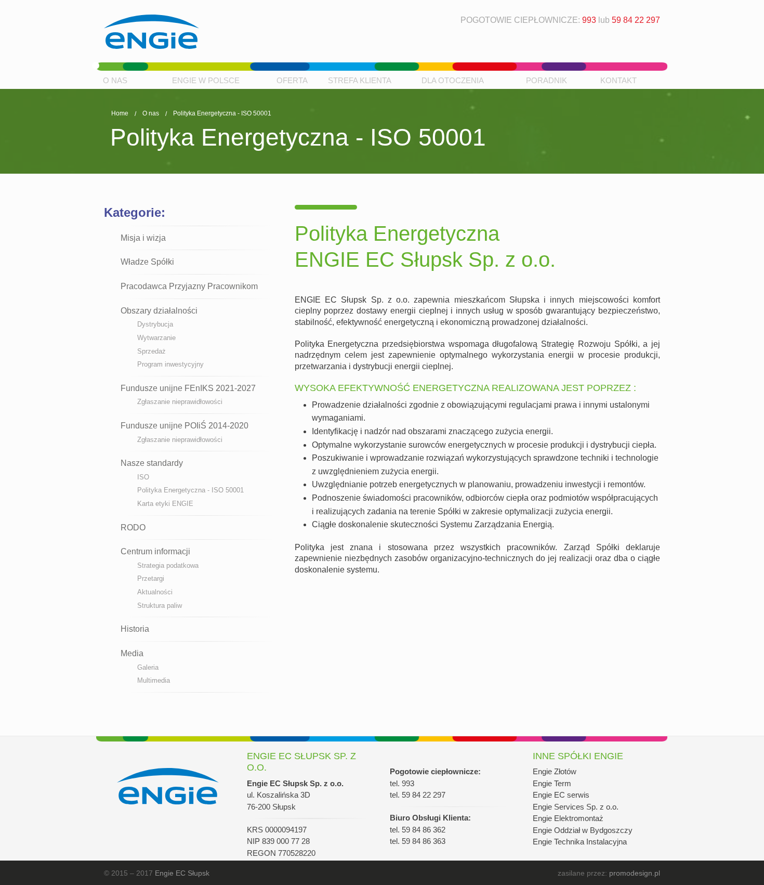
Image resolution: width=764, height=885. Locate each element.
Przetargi (150, 578)
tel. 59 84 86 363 (417, 841)
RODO (133, 527)
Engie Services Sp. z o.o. (575, 806)
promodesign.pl (634, 873)
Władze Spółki (147, 261)
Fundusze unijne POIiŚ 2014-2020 (184, 425)
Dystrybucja (155, 324)
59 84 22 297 (636, 20)
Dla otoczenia (452, 80)
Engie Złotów (554, 771)
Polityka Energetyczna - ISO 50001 (222, 113)
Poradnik (546, 80)
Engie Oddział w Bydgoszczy (583, 830)
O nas (115, 80)
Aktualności (155, 592)
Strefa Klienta (359, 80)
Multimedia (153, 680)
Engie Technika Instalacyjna (580, 841)
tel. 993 (402, 783)
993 (589, 20)
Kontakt (618, 80)
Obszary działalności (159, 310)
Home (119, 113)
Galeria (148, 667)
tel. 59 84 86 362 (417, 829)
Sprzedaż (151, 351)
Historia (135, 628)
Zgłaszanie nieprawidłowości (179, 402)
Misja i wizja (143, 237)
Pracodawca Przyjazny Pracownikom (189, 286)
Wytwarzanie (156, 338)
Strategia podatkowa (168, 565)
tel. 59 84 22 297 (417, 794)
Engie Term (552, 783)
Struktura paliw (159, 605)
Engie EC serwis (561, 794)
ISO (143, 477)
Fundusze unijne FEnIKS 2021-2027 (188, 388)
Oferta (292, 80)
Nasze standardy (152, 463)
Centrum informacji (155, 551)
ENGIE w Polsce (206, 80)
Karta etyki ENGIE (165, 503)
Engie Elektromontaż (568, 818)
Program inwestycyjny (170, 364)
